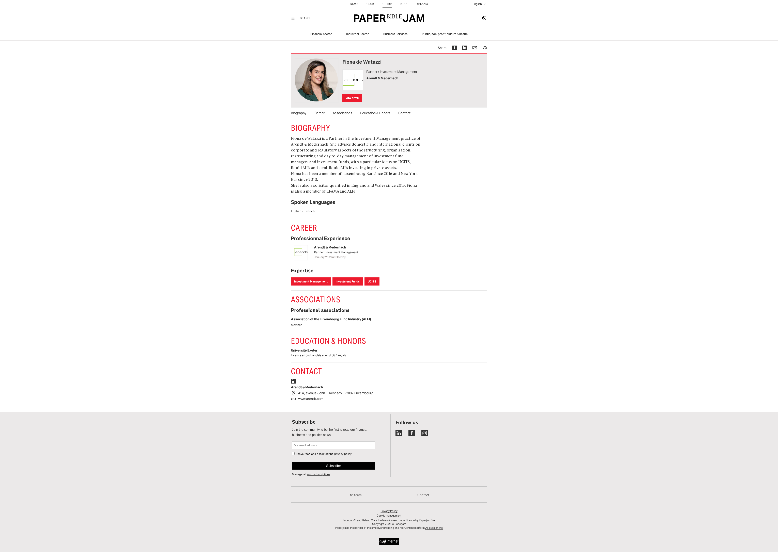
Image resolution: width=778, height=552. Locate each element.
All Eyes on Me (434, 528)
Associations (342, 113)
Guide (387, 4)
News (354, 4)
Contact (404, 113)
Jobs (403, 4)
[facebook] (452, 48)
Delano (422, 4)
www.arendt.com (311, 399)
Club (370, 4)
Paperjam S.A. (427, 520)
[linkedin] (462, 48)
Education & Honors (375, 113)
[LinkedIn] (295, 382)
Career (319, 113)
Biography (298, 113)
